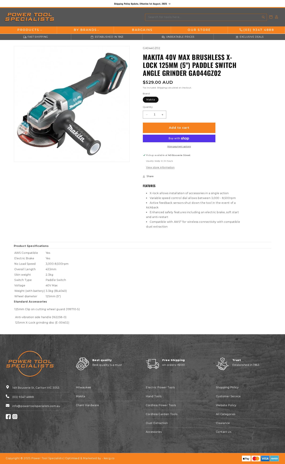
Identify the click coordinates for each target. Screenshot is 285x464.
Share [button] (150, 176)
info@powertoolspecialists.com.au (36, 406)
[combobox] (206, 17)
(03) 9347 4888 (23, 397)
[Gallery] (71, 104)
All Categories (225, 414)
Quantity (148, 107)
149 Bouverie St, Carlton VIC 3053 (36, 387)
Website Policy (226, 405)
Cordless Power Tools (161, 405)
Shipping (162, 88)
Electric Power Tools (160, 387)
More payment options (179, 146)
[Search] (263, 17)
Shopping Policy (227, 387)
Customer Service (228, 396)
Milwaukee (83, 387)
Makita (150, 99)
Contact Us (223, 431)
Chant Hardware (87, 405)
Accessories (154, 431)
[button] (28, 30)
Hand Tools (154, 396)
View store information (160, 167)
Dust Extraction (157, 423)
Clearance (223, 423)
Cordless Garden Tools (161, 414)
